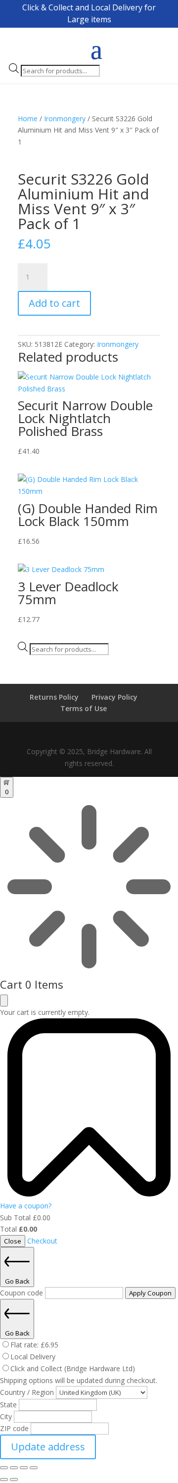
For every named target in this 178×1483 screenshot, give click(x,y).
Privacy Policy (114, 697)
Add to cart (54, 303)
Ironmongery (65, 118)
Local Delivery (32, 1356)
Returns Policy (54, 697)
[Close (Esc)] (34, 1467)
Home (28, 118)
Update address (48, 1446)
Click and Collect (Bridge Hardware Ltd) (72, 1368)
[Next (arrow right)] (14, 1479)
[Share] (24, 1467)
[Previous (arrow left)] (4, 1479)
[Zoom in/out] (4, 1467)
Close (12, 1241)
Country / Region (28, 1392)
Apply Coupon (150, 1293)
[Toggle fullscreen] (14, 1467)
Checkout (42, 1240)
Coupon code (22, 1292)
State (9, 1404)
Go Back (17, 1281)
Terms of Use (83, 708)
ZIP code (15, 1428)
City (7, 1416)
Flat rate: (34, 1344)
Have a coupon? (25, 1205)
